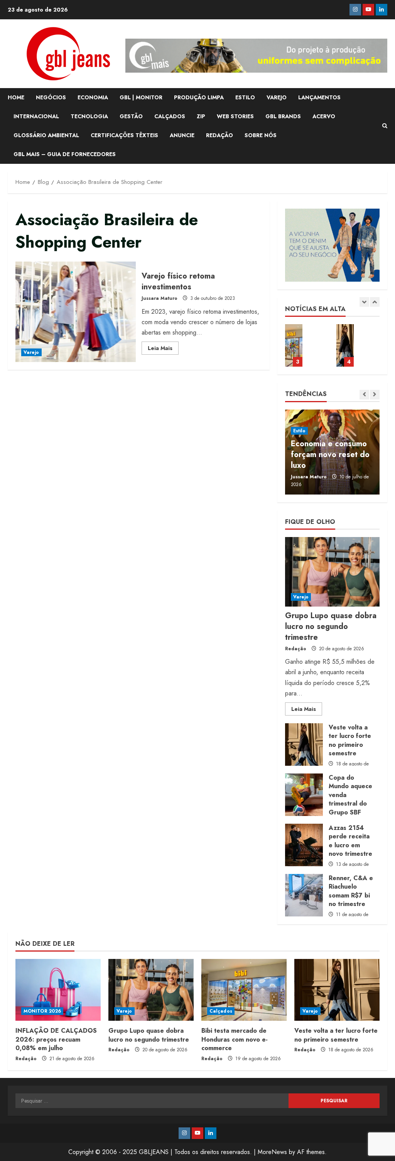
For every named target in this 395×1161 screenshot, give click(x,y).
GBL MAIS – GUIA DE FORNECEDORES (65, 154)
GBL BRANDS (283, 116)
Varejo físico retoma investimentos (75, 312)
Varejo (31, 352)
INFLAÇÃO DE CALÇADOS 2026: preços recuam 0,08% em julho (56, 1039)
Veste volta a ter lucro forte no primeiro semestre (293, 345)
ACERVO (323, 116)
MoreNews (272, 1151)
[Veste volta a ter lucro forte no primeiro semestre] (337, 990)
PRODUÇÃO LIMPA (199, 97)
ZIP (201, 116)
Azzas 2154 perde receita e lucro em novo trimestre (304, 845)
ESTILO (245, 97)
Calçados (220, 1011)
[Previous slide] (364, 302)
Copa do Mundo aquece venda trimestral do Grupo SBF (345, 345)
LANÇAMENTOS (319, 97)
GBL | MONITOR (141, 97)
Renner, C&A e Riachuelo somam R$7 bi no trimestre (304, 895)
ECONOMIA (93, 97)
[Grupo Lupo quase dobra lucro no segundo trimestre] (332, 572)
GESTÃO (131, 116)
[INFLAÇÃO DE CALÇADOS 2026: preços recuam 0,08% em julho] (58, 990)
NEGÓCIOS (51, 97)
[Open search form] (384, 126)
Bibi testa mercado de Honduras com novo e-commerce (234, 1039)
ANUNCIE (182, 135)
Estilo (299, 430)
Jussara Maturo (159, 298)
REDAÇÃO (219, 135)
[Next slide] (375, 302)
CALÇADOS (169, 116)
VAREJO (277, 97)
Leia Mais (163, 349)
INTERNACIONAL (36, 116)
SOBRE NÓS (261, 135)
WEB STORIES (235, 116)
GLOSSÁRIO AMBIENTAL (46, 135)
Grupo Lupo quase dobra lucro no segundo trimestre (330, 626)
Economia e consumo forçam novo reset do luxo (330, 454)
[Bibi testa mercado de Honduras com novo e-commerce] (244, 990)
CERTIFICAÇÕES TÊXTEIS (124, 135)
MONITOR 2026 (42, 1011)
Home (16, 97)
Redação (295, 648)
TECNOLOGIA (89, 116)
